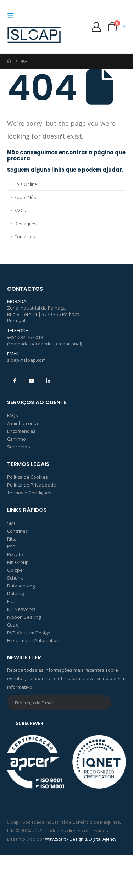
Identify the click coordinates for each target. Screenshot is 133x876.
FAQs (12, 415)
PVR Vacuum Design (28, 632)
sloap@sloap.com (26, 360)
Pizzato (15, 554)
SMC (12, 523)
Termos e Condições (29, 492)
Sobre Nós (25, 197)
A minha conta (22, 423)
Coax (12, 625)
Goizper (15, 570)
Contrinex (17, 531)
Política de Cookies (27, 477)
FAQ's (20, 210)
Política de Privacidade (31, 485)
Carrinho (16, 439)
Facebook (15, 381)
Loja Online (25, 184)
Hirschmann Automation (33, 640)
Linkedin (48, 381)
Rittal (12, 539)
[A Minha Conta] (96, 27)
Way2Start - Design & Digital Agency (80, 839)
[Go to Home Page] (9, 61)
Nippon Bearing (24, 617)
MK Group (18, 562)
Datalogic (17, 593)
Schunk (15, 578)
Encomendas (21, 431)
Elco (11, 601)
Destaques (25, 223)
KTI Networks (21, 609)
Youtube (31, 381)
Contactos (24, 237)
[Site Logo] (34, 35)
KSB (11, 546)
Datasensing (21, 585)
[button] (12, 16)
